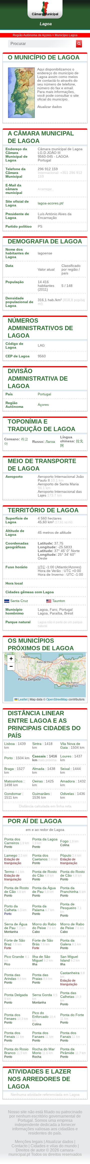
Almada (38, 769)
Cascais (39, 756)
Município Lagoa (66, 35)
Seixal (65, 769)
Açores (43, 405)
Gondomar (12, 794)
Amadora (67, 781)
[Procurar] (79, 43)
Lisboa (9, 744)
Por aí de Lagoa (35, 821)
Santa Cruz (18, 601)
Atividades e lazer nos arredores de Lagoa (39, 1079)
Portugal (44, 394)
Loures (65, 756)
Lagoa (46, 24)
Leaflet (23, 699)
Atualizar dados (49, 107)
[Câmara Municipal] (45, 9)
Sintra (37, 744)
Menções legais (29, 1142)
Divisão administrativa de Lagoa (38, 378)
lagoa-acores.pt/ (51, 203)
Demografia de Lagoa (45, 241)
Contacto (20, 1146)
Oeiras (37, 781)
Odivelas (67, 794)
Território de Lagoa (43, 510)
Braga (9, 769)
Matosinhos (13, 781)
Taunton (58, 601)
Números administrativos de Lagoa (40, 328)
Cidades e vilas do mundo (53, 1146)
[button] (11, 659)
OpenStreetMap (57, 699)
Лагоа (50, 442)
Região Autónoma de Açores (32, 35)
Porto (8, 758)
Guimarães (41, 794)
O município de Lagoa (44, 57)
